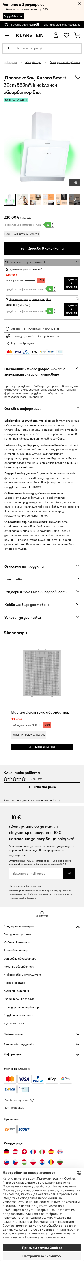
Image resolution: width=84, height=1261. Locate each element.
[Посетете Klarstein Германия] (6, 1151)
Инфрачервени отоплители (23, 974)
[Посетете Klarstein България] (60, 1162)
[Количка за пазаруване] (77, 35)
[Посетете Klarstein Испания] (51, 1151)
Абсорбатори (33, 62)
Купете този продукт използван (30, 299)
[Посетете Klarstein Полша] (33, 1162)
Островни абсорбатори (20, 958)
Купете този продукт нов (25, 269)
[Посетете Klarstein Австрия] (15, 1151)
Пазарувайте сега (13, 16)
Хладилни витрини (16, 990)
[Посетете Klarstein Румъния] (51, 1162)
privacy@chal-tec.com (23, 898)
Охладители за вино (17, 934)
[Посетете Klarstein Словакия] (6, 1162)
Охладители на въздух (19, 998)
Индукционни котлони (19, 1015)
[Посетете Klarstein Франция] (33, 1151)
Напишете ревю (43, 787)
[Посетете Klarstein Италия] (42, 1151)
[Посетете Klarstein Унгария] (24, 1162)
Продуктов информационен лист (22, 224)
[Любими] (66, 35)
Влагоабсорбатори (17, 950)
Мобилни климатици (18, 942)
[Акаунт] (56, 35)
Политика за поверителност (25, 886)
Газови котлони (14, 1023)
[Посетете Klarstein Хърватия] (42, 1162)
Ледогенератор (14, 982)
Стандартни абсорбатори (65, 62)
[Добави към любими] (77, 76)
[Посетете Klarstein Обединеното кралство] (60, 1151)
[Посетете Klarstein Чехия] (15, 1162)
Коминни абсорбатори (19, 966)
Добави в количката (46, 248)
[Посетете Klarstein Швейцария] (24, 1151)
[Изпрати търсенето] (7, 48)
